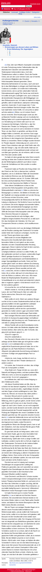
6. (10, 51)
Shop (20, 14)
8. (10, 55)
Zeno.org (5, 3)
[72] (8, 344)
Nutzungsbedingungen (28, 569)
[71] (5, 270)
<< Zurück (26, 21)
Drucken (37, 17)
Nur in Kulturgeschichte (21, 9)
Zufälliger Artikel (24, 12)
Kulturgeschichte (10, 20)
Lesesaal (14, 12)
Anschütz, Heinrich (10, 45)
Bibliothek (7, 9)
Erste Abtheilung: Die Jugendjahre (20, 49)
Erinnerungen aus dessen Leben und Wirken (21, 47)
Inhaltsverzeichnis (8, 23)
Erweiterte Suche (35, 4)
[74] (10, 495)
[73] (7, 417)
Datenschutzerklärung (17, 571)
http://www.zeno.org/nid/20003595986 (20, 563)
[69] (6, 65)
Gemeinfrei (12, 565)
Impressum (28, 571)
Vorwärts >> (35, 21)
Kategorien (35, 12)
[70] (22, 190)
